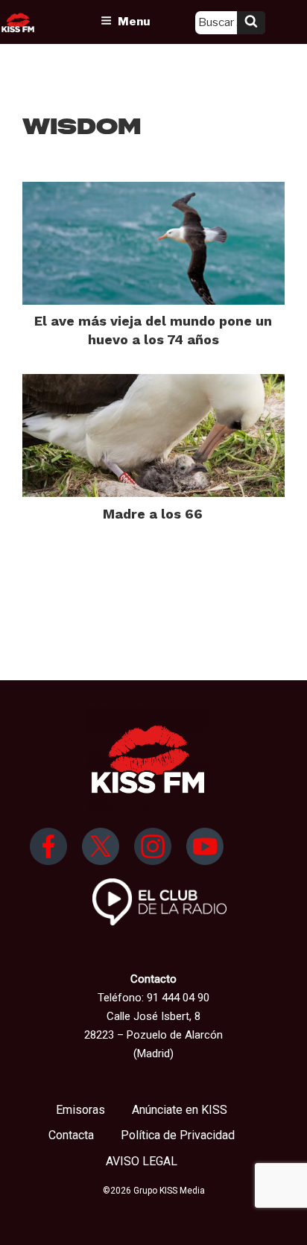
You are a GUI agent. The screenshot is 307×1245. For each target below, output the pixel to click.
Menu (134, 21)
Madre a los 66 (153, 514)
